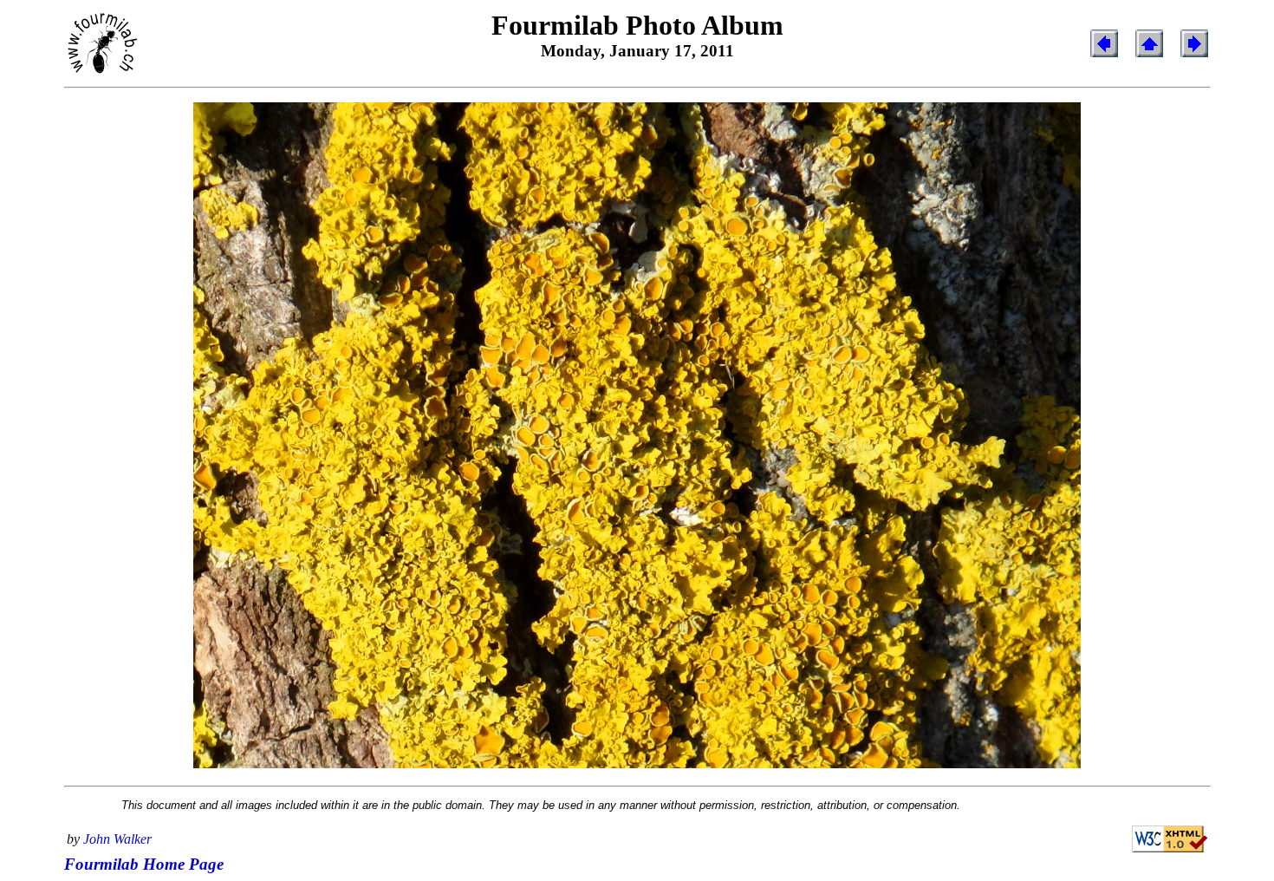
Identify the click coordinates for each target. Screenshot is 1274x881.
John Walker (117, 839)
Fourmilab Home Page (144, 864)
